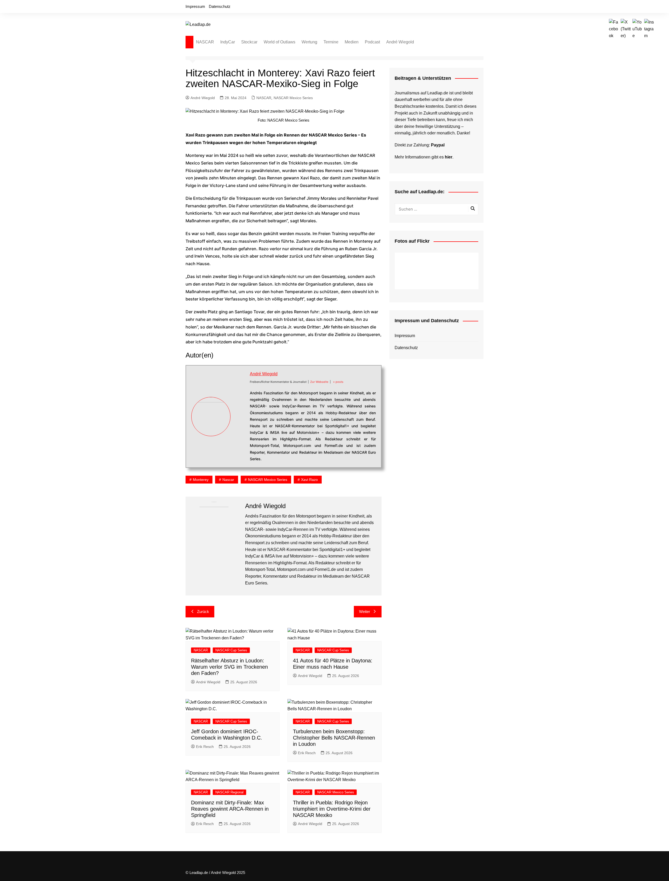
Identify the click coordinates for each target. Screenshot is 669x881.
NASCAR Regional (229, 792)
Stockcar (249, 42)
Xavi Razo (309, 480)
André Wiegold (400, 42)
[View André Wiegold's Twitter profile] (240, 410)
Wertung (309, 42)
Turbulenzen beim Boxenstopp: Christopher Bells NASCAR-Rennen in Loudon (334, 738)
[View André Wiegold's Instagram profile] (240, 434)
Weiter (364, 611)
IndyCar (227, 42)
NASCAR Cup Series (231, 650)
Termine (331, 42)
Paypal (438, 145)
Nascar (228, 480)
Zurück (203, 611)
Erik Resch (205, 746)
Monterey (201, 480)
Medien (352, 42)
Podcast (372, 42)
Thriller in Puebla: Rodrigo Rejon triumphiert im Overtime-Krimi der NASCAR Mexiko (332, 809)
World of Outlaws (279, 42)
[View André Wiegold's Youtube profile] (240, 422)
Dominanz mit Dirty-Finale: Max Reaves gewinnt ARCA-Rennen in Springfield (230, 809)
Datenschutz (219, 6)
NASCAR (205, 42)
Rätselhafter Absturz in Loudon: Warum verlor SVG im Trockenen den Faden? (229, 667)
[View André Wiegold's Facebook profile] (240, 398)
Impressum (195, 6)
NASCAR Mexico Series (293, 98)
